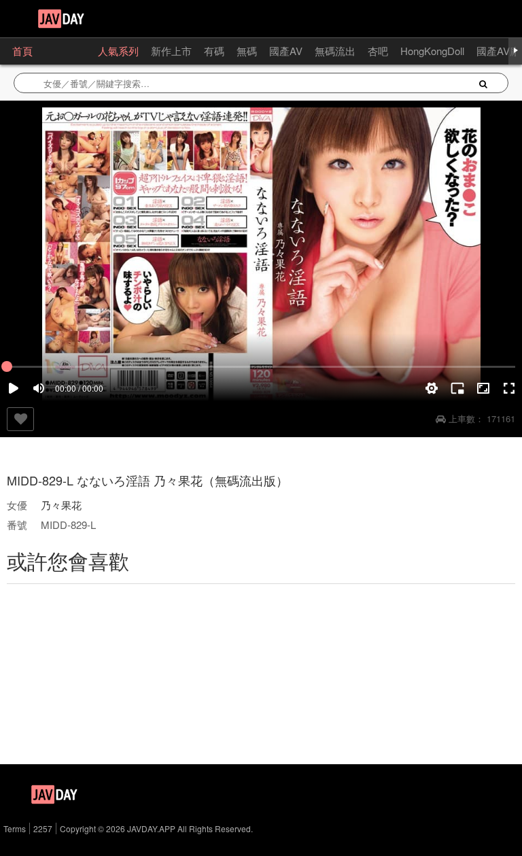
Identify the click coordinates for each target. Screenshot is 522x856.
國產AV (285, 51)
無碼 (247, 51)
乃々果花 (61, 505)
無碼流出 (335, 51)
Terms (14, 828)
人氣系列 (118, 51)
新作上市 (171, 51)
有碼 (214, 51)
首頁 (22, 51)
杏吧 (378, 51)
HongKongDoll (432, 51)
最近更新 (65, 51)
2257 (42, 828)
